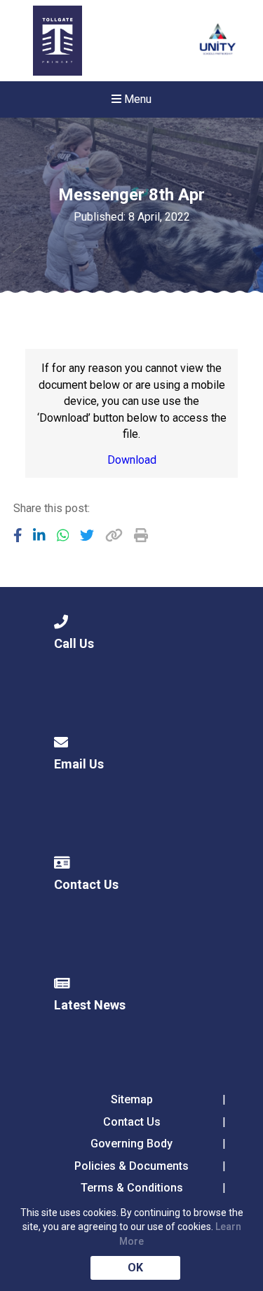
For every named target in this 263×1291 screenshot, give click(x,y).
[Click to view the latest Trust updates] (218, 41)
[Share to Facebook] (17, 535)
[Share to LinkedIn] (39, 535)
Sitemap (132, 1099)
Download (131, 460)
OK (135, 1267)
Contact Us (132, 1121)
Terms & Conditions (132, 1187)
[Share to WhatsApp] (63, 535)
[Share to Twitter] (87, 535)
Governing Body (131, 1143)
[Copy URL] (114, 535)
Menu (136, 99)
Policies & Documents (131, 1166)
